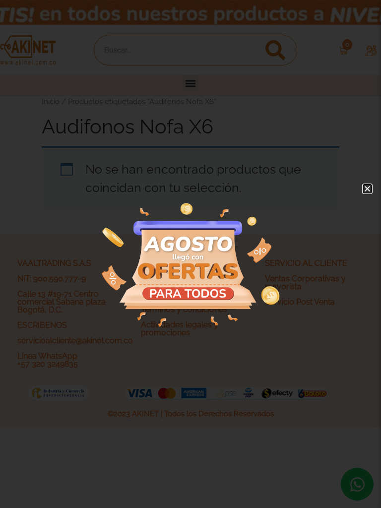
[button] (367, 188)
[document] (190, 254)
